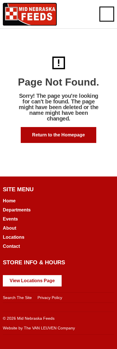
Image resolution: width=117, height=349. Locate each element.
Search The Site (17, 297)
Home (9, 200)
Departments (17, 209)
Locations (13, 237)
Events (10, 219)
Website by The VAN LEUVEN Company (39, 328)
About (9, 228)
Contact (11, 246)
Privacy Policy (49, 297)
